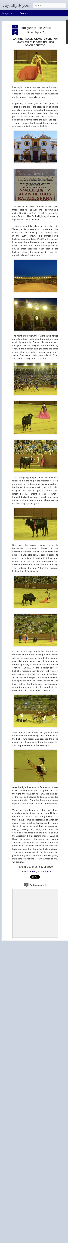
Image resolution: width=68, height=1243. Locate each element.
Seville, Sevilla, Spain (40, 871)
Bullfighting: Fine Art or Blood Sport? (35, 30)
